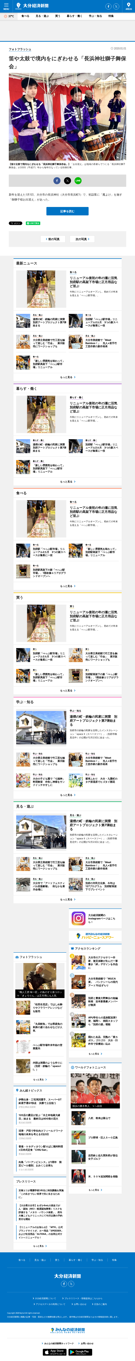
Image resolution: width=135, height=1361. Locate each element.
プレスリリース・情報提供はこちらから (83, 1298)
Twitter (116, 6)
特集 (111, 16)
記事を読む (67, 211)
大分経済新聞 (31, 6)
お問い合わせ (80, 1304)
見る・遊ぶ (42, 16)
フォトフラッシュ (20, 49)
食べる (25, 16)
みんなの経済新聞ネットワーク (67, 1330)
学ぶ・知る (95, 16)
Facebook (108, 6)
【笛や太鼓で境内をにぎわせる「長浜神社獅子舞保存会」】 (39, 164)
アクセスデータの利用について (50, 1304)
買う (57, 16)
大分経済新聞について (45, 1298)
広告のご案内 (100, 1304)
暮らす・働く (75, 16)
